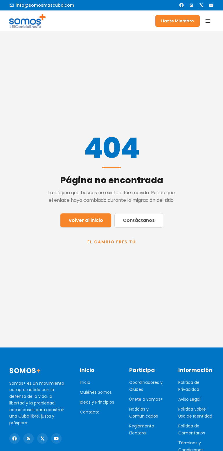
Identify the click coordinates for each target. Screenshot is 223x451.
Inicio (85, 382)
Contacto (90, 412)
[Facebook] (181, 5)
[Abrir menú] (208, 21)
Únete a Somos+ (146, 399)
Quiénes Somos (96, 392)
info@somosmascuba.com (45, 5)
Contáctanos (139, 220)
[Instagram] (191, 5)
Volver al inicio (86, 220)
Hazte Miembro (177, 21)
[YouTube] (211, 5)
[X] (201, 5)
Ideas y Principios (97, 402)
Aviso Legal (189, 399)
